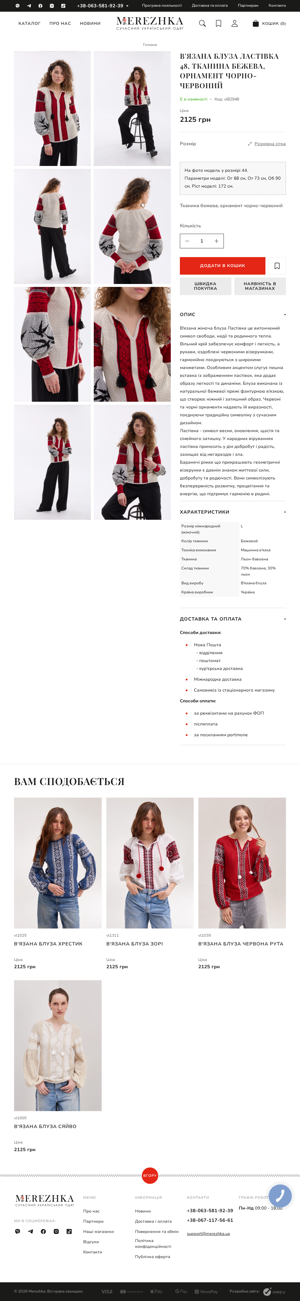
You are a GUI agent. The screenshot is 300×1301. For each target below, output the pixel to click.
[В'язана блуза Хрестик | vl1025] (58, 863)
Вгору (150, 1175)
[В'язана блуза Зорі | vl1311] (150, 863)
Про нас (60, 23)
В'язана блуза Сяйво (45, 1127)
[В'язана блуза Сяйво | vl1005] (58, 1045)
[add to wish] (277, 266)
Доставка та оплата (210, 5)
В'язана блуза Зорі (134, 944)
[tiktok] (63, 5)
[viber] (17, 5)
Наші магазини (98, 1231)
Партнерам (248, 5)
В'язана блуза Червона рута (241, 944)
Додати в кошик (222, 265)
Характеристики (204, 512)
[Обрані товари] (218, 23)
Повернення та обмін (157, 1231)
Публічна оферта (152, 1257)
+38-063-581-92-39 (100, 6)
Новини (90, 23)
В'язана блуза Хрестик (48, 944)
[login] (235, 23)
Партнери (93, 1221)
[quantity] (187, 241)
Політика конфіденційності (153, 1243)
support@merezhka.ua (208, 1233)
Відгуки (91, 1242)
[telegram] (29, 5)
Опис (187, 314)
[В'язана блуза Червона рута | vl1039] (242, 863)
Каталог (29, 23)
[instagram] (51, 5)
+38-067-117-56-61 (210, 1220)
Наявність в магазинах (260, 286)
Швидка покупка (205, 286)
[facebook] (40, 5)
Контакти (277, 5)
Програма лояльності (162, 5)
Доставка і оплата (153, 1221)
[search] (202, 23)
